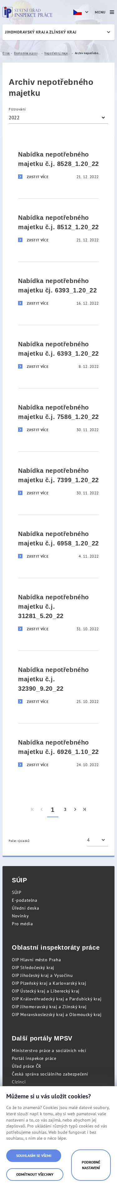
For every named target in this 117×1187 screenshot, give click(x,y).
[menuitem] (33, 809)
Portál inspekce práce (34, 1058)
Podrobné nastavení (91, 1165)
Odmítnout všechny (34, 1174)
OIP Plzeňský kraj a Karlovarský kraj (49, 983)
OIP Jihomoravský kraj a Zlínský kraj (49, 1006)
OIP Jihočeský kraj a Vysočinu (42, 975)
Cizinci (19, 1082)
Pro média (22, 923)
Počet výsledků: (19, 841)
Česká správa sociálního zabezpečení (50, 1074)
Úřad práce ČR (26, 1066)
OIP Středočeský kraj (33, 967)
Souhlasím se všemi (33, 1155)
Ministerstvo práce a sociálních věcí (49, 1050)
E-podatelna (24, 900)
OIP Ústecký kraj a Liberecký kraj (46, 991)
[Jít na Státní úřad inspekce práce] (27, 12)
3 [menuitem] (65, 809)
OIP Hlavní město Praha (36, 960)
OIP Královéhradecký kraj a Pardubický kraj (56, 999)
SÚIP (16, 892)
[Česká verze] (82, 12)
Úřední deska (25, 908)
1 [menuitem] (53, 809)
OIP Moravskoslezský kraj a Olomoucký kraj (57, 1014)
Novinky (20, 916)
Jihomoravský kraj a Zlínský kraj (40, 32)
